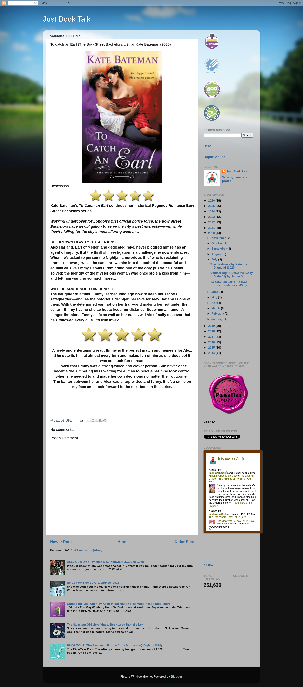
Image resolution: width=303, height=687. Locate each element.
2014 (212, 353)
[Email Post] (82, 420)
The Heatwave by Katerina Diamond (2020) (228, 266)
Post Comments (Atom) (86, 550)
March (216, 308)
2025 (212, 205)
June (215, 291)
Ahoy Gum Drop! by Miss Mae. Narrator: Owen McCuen (105, 561)
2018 (212, 331)
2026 (212, 200)
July (214, 259)
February (218, 313)
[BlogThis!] (93, 420)
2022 (212, 222)
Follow (208, 564)
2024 (212, 211)
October (217, 243)
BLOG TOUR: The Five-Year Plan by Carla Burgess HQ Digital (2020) (114, 645)
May (214, 297)
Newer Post (61, 542)
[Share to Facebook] (101, 420)
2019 (212, 326)
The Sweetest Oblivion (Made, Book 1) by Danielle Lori (105, 624)
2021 (212, 227)
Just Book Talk (66, 19)
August (217, 254)
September (219, 248)
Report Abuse (214, 157)
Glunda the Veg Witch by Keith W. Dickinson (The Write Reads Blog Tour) (118, 603)
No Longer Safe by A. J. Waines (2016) (93, 582)
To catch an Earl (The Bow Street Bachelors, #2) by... (229, 283)
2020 (212, 233)
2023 (212, 216)
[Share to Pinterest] (105, 420)
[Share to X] (97, 420)
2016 (212, 342)
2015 (212, 347)
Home (123, 542)
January (217, 319)
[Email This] (89, 420)
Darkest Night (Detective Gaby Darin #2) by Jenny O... (231, 274)
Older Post (184, 542)
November (219, 237)
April (215, 302)
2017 (212, 336)
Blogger (176, 676)
